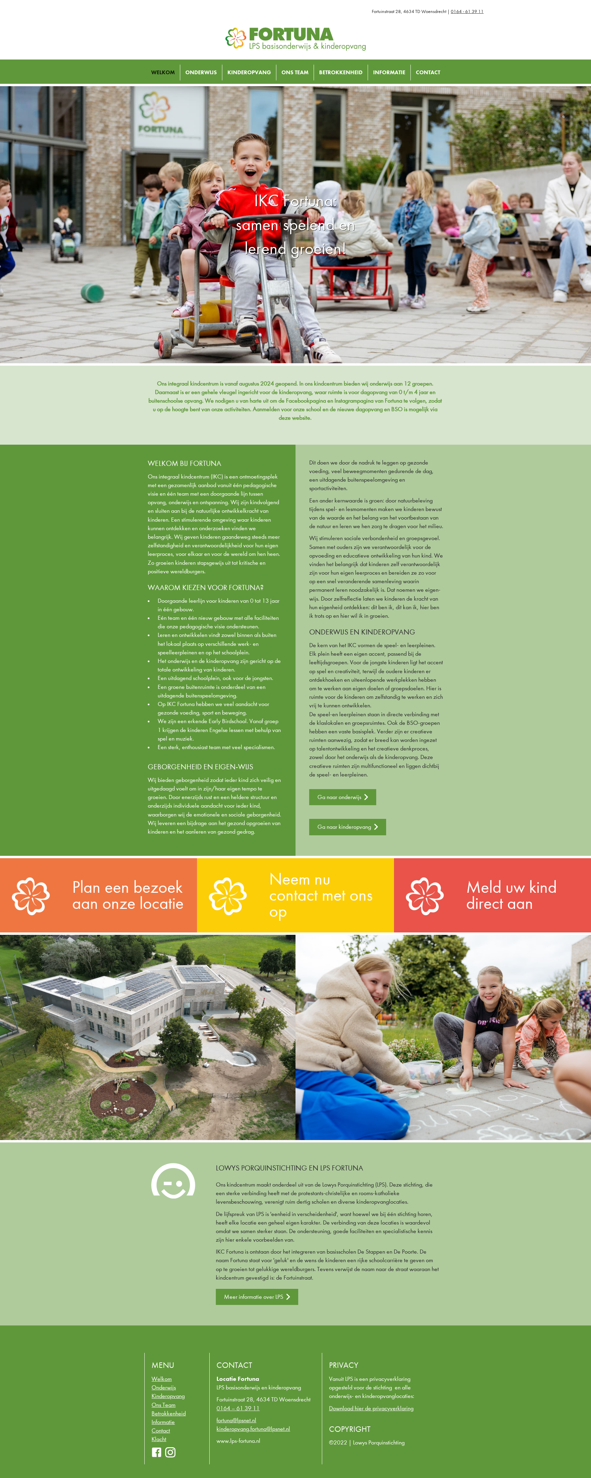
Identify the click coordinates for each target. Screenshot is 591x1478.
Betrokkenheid (341, 72)
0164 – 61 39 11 (238, 1408)
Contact (428, 72)
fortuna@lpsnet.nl (236, 1420)
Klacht (159, 1439)
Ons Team (294, 72)
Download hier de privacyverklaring (371, 1408)
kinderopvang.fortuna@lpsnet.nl (253, 1429)
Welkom (163, 72)
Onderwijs (201, 72)
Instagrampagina (353, 400)
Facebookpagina (306, 400)
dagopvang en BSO (378, 409)
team (183, 493)
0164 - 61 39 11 (467, 11)
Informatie (389, 72)
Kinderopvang (249, 72)
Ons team (163, 1405)
